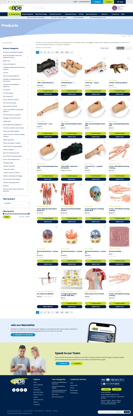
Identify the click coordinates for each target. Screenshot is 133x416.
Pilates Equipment (8, 140)
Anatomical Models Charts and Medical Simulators (12, 56)
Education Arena (38, 394)
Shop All (35, 387)
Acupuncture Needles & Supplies (13, 52)
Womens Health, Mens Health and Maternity (13, 190)
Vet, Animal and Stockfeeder (11, 179)
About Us (36, 402)
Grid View (120, 48)
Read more (71, 179)
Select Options (48, 307)
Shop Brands (37, 390)
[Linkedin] (21, 390)
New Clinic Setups (38, 392)
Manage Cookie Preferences (14, 411)
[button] (120, 2)
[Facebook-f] (8, 2)
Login (75, 1)
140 (57, 52)
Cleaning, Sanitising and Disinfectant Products (14, 68)
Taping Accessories (9, 166)
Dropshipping (74, 393)
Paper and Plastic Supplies (11, 131)
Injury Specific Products (10, 106)
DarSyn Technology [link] (115, 164)
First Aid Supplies (8, 93)
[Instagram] (11, 2)
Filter (6, 217)
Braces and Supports (9, 64)
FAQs (71, 383)
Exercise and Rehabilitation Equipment (11, 85)
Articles (35, 397)
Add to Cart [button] (48, 94)
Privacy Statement (39, 411)
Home (35, 382)
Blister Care (6, 61)
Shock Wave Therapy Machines (12, 156)
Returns (72, 388)
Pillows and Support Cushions (12, 143)
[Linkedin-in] (15, 2)
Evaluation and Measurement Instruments (12, 80)
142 (67, 52)
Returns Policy (74, 390)
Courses (5, 73)
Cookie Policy (48, 411)
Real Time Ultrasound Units (11, 153)
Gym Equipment (8, 96)
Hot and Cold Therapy (9, 103)
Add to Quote (48, 91)
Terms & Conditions (28, 411)
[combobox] (70, 8)
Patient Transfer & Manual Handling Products (13, 135)
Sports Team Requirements (11, 159)
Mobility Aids (7, 121)
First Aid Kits (6, 90)
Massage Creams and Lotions (12, 118)
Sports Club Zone (38, 399)
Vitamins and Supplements (11, 182)
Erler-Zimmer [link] (41, 80)
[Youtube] (18, 2)
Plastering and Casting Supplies (12, 146)
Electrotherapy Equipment (11, 76)
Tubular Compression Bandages (12, 176)
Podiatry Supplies (8, 150)
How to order (74, 385)
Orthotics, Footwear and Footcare (13, 128)
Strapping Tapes (8, 163)
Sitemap (55, 411)
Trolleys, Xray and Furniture (11, 173)
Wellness (5, 186)
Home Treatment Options (11, 100)
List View (128, 48)
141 (62, 52)
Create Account (84, 1)
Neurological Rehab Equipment (12, 125)
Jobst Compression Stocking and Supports (13, 110)
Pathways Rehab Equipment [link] (45, 291)
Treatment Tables (8, 169)
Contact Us (36, 404)
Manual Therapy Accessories (12, 115)
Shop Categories (38, 385)
